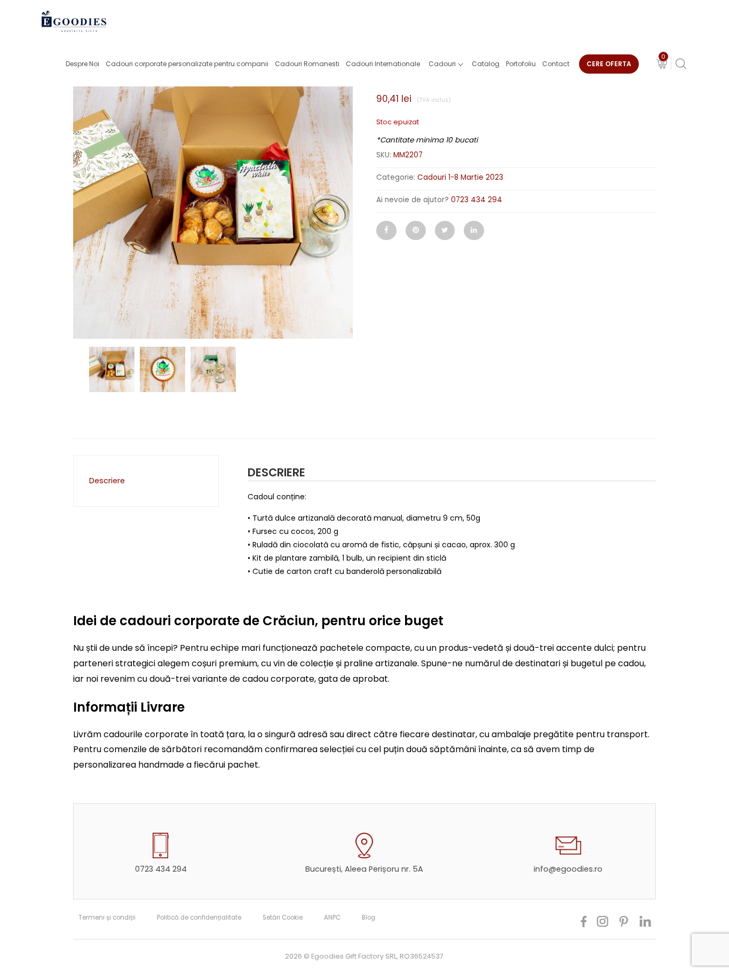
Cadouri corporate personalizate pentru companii (187, 63)
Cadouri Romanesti (307, 63)
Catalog (486, 63)
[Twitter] (445, 230)
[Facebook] (386, 230)
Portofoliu (521, 63)
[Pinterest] (416, 230)
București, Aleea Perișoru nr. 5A (364, 869)
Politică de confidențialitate (199, 917)
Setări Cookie (283, 917)
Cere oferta (609, 63)
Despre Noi (82, 63)
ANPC (332, 917)
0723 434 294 (476, 200)
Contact (555, 63)
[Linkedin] (474, 230)
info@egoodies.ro (568, 869)
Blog (368, 917)
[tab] (143, 481)
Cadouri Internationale (383, 63)
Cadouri (442, 63)
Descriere (107, 480)
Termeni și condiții (107, 917)
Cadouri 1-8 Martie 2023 (460, 177)
